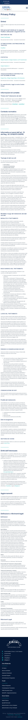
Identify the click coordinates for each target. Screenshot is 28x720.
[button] (27, 8)
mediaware (19, 717)
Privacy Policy (11, 715)
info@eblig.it (7, 3)
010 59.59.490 (6, 1)
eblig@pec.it (17, 486)
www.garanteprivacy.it (8, 472)
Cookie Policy (7, 443)
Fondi (3, 681)
